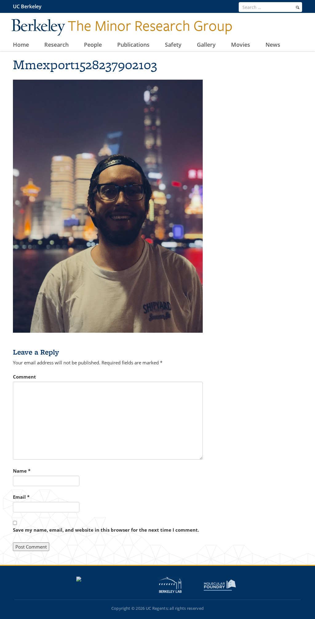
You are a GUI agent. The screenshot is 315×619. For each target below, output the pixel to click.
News (272, 45)
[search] (297, 7)
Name (21, 471)
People (93, 45)
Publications (133, 45)
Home (21, 45)
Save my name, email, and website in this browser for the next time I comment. (106, 530)
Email (21, 497)
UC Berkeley (27, 6)
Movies (240, 45)
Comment (24, 377)
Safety (173, 45)
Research (56, 45)
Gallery (206, 45)
